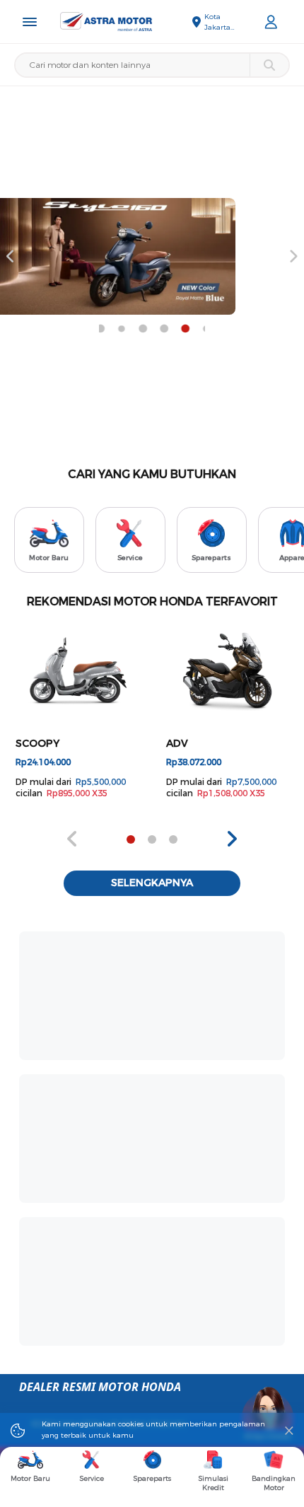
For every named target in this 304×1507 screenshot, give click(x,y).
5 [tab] (131, 329)
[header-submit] (269, 65)
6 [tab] (152, 329)
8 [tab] (194, 328)
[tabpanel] (76, 712)
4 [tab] (109, 328)
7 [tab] (173, 329)
